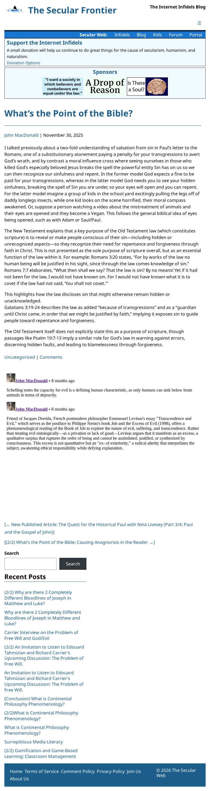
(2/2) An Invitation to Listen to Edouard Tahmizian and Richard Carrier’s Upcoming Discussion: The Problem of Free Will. (44, 655)
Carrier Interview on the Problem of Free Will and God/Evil (41, 635)
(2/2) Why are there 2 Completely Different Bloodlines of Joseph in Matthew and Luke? (38, 598)
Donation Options (23, 62)
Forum (176, 35)
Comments (51, 357)
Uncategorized (19, 357)
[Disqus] (102, 439)
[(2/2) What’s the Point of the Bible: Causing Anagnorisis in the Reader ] (79, 542)
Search (11, 553)
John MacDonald (21, 135)
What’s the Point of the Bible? (68, 113)
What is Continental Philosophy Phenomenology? (36, 730)
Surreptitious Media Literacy (33, 742)
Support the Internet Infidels (44, 42)
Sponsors (105, 71)
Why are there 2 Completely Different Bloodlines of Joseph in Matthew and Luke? (42, 618)
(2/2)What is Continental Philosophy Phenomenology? (41, 716)
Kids (157, 35)
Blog (141, 35)
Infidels (122, 35)
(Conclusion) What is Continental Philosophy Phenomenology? (38, 701)
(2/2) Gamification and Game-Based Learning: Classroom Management (41, 753)
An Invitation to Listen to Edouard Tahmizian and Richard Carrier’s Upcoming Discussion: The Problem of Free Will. (44, 681)
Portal (195, 35)
